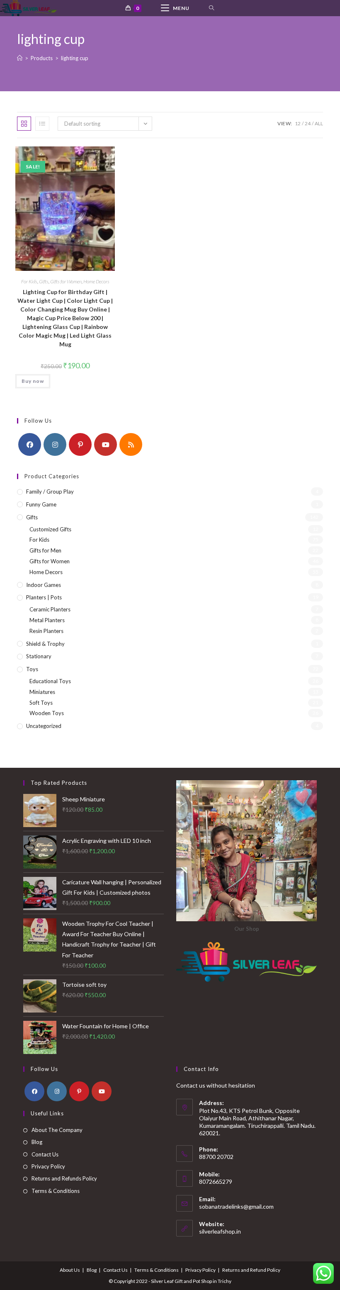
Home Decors (96, 281)
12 (298, 123)
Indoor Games (43, 585)
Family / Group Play (50, 491)
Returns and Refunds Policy (64, 1178)
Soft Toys (41, 702)
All (319, 123)
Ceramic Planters (49, 609)
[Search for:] (211, 8)
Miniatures (42, 692)
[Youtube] (105, 444)
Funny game (41, 504)
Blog (37, 1142)
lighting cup (74, 58)
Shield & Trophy (45, 643)
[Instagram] (55, 444)
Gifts (44, 281)
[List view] (42, 124)
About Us (70, 1270)
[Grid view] (24, 124)
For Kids (29, 281)
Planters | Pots (44, 597)
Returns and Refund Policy (251, 1270)
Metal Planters (47, 620)
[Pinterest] (80, 444)
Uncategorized (43, 726)
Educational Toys (50, 681)
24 (308, 123)
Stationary (38, 656)
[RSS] (130, 444)
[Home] (19, 58)
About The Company (57, 1130)
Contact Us (45, 1154)
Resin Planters (46, 631)
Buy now (33, 381)
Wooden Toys (46, 713)
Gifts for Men (45, 550)
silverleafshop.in (220, 1231)
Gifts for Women (66, 281)
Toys (32, 669)
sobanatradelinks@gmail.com (236, 1206)
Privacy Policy (48, 1166)
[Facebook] (29, 444)
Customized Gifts (50, 529)
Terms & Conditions (56, 1191)
